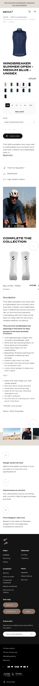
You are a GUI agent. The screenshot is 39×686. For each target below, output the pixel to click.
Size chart (19, 112)
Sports (6, 573)
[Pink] (13, 287)
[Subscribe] (32, 634)
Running (6, 558)
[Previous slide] (22, 245)
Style (5, 118)
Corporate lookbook (7, 581)
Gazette (24, 572)
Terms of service (10, 652)
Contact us (10, 611)
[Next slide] (33, 245)
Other (5, 562)
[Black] (10, 287)
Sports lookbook (10, 586)
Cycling (6, 555)
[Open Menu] (34, 12)
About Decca (26, 576)
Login (27, 611)
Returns (9, 605)
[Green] (26, 287)
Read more (8, 155)
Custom (7, 568)
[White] (23, 287)
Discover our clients (8, 591)
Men (5, 550)
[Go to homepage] (8, 12)
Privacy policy (9, 648)
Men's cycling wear (19, 17)
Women (25, 550)
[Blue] (16, 287)
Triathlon (24, 558)
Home (5, 17)
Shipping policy (9, 656)
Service (24, 580)
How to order (8, 577)
